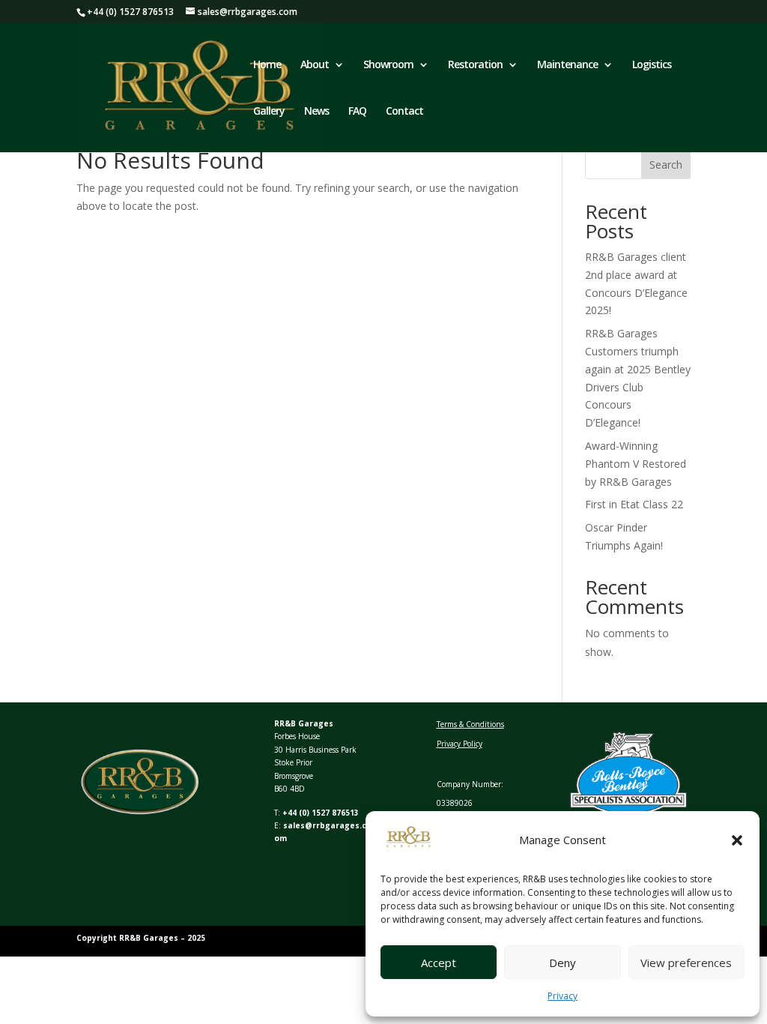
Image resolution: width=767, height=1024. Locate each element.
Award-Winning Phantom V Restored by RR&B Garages (635, 464)
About (314, 65)
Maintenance (567, 65)
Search (665, 164)
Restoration (475, 65)
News (316, 112)
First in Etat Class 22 (634, 504)
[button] (737, 840)
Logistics (651, 65)
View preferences (686, 962)
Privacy (562, 996)
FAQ (357, 112)
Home (267, 65)
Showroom (388, 65)
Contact (404, 112)
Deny (562, 962)
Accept (438, 962)
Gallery (269, 112)
